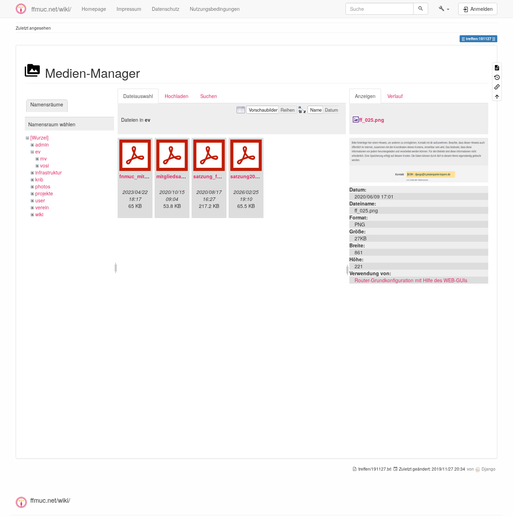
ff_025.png (371, 119)
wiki (39, 214)
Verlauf (395, 95)
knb (39, 179)
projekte (44, 193)
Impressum (129, 8)
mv (43, 158)
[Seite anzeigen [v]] (496, 67)
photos (42, 186)
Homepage (94, 8)
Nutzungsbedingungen (215, 8)
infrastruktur (48, 172)
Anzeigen (365, 95)
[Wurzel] (39, 137)
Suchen (208, 95)
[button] (444, 8)
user (40, 200)
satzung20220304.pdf (255, 176)
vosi (44, 165)
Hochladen (176, 95)
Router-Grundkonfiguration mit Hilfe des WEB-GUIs (411, 280)
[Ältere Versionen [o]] (496, 76)
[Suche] (420, 9)
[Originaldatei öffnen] (418, 159)
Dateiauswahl (138, 95)
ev (37, 151)
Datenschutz (165, 8)
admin (42, 144)
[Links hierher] (496, 86)
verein (42, 207)
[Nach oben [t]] (496, 95)
